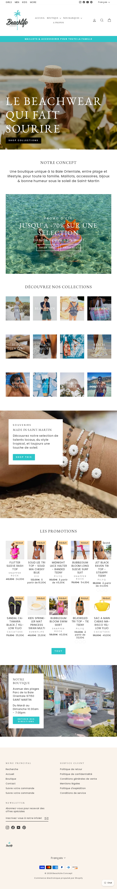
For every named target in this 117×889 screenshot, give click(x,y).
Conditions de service (73, 793)
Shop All (70, 247)
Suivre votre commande (20, 788)
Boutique (53, 18)
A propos (58, 22)
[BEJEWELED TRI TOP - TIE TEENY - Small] (76, 641)
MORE (33, 2)
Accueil (40, 18)
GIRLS (9, 2)
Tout (59, 651)
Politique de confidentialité (76, 774)
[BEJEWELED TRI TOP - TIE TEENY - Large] (84, 641)
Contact (11, 783)
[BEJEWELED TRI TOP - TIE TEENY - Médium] (80, 641)
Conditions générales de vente (78, 778)
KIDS (24, 2)
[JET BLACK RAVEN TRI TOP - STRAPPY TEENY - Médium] (102, 590)
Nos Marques (71, 18)
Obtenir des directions (26, 720)
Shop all (70, 113)
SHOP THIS (24, 457)
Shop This (47, 247)
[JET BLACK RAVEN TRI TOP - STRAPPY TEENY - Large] (105, 590)
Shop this (47, 113)
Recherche (12, 769)
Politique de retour (71, 769)
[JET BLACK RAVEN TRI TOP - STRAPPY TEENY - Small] (98, 590)
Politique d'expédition (73, 788)
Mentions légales (70, 783)
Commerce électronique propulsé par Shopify (58, 878)
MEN (17, 2)
